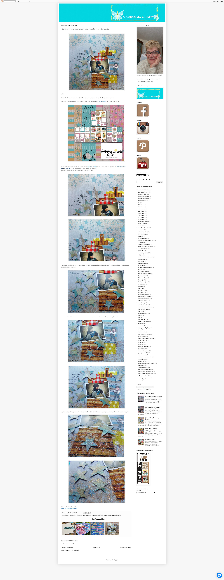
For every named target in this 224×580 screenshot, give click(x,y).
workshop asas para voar (144, 378)
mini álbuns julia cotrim (144, 334)
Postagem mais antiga (125, 547)
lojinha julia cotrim (143, 321)
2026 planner (141, 219)
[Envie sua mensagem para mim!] (219, 575)
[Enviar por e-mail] (83, 513)
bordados (140, 236)
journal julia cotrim (143, 305)
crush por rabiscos (142, 263)
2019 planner (141, 207)
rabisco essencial (142, 355)
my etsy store (95, 515)
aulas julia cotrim (142, 232)
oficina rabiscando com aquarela (146, 338)
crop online (141, 261)
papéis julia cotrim (102, 515)
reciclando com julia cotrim (145, 357)
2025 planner (141, 217)
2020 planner (141, 209)
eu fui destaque (142, 284)
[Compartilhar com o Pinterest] (90, 513)
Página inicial (96, 547)
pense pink (140, 344)
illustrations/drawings (143, 298)
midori (139, 330)
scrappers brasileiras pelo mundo (146, 363)
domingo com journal (143, 282)
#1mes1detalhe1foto (143, 192)
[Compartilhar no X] (87, 513)
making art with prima (143, 328)
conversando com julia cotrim (145, 257)
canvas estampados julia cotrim (145, 246)
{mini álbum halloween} (151, 428)
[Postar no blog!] (85, 513)
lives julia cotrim (142, 319)
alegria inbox (141, 225)
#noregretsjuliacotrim (143, 196)
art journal (140, 230)
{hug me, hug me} (150, 439)
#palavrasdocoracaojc (143, 198)
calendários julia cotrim (144, 244)
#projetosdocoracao (143, 200)
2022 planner (141, 213)
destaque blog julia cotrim (144, 273)
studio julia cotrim (142, 367)
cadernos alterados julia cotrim (145, 240)
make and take (141, 323)
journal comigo (142, 303)
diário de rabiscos (142, 278)
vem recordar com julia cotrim (114, 515)
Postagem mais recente (67, 547)
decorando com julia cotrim (145, 267)
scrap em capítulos (142, 361)
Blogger (115, 560)
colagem (140, 255)
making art (140, 326)
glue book (140, 288)
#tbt (139, 203)
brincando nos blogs (143, 238)
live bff (140, 315)
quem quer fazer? (142, 353)
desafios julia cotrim (143, 271)
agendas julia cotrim (143, 221)
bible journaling (142, 234)
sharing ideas (141, 365)
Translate (148, 389)
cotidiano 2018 (141, 259)
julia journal (141, 311)
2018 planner (141, 205)
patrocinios (141, 342)
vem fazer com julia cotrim (145, 371)
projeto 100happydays (143, 351)
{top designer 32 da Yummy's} (153, 407)
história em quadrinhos (143, 294)
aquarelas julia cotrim (143, 228)
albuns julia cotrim (142, 223)
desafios (140, 269)
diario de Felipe (142, 276)
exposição (140, 286)
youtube (140, 380)
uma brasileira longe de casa (145, 369)
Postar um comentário (68, 544)
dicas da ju (140, 280)
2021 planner (141, 211)
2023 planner (141, 215)
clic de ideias (141, 250)
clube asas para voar (143, 253)
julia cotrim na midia (143, 309)
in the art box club (142, 300)
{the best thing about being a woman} (152, 418)
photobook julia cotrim (143, 346)
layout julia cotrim (87, 515)
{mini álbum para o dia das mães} (153, 396)
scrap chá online (142, 359)
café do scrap (141, 242)
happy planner (141, 292)
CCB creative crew (142, 248)
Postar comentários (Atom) (72, 550)
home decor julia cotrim (144, 296)
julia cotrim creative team (144, 307)
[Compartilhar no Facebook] (88, 513)
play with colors (142, 348)
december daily (142, 265)
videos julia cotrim (142, 376)
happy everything (142, 290)
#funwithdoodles (142, 194)
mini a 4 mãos (141, 332)
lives (139, 317)
